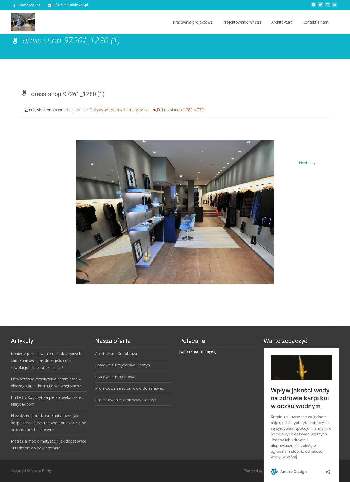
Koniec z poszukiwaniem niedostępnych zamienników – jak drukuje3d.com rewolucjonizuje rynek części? (46, 360)
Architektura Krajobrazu (116, 353)
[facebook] (313, 6)
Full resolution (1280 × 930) (180, 109)
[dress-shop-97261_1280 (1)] (175, 212)
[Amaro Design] (18, 21)
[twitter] (320, 6)
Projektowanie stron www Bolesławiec (129, 388)
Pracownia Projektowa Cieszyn (122, 365)
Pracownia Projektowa (115, 376)
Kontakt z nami (315, 22)
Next (308, 162)
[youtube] (334, 6)
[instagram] (327, 6)
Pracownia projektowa (193, 22)
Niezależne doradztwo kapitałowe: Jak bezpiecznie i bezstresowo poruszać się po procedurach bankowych (48, 422)
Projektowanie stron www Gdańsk (125, 399)
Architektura (282, 22)
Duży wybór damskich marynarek (118, 109)
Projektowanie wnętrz (242, 22)
